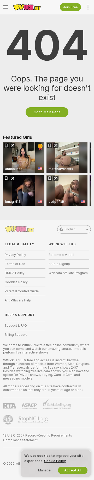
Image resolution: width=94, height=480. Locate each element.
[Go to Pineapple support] (8, 420)
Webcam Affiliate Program (68, 273)
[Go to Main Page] (29, 7)
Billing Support (16, 335)
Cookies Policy (16, 282)
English (69, 229)
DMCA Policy (15, 273)
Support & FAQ (16, 325)
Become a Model (61, 255)
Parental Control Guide (22, 291)
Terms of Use (15, 264)
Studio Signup (59, 264)
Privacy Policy (15, 255)
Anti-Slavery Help (18, 300)
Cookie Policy (55, 461)
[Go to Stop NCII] (33, 419)
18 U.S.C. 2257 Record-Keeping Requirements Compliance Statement (37, 438)
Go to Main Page (47, 112)
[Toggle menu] (5, 7)
